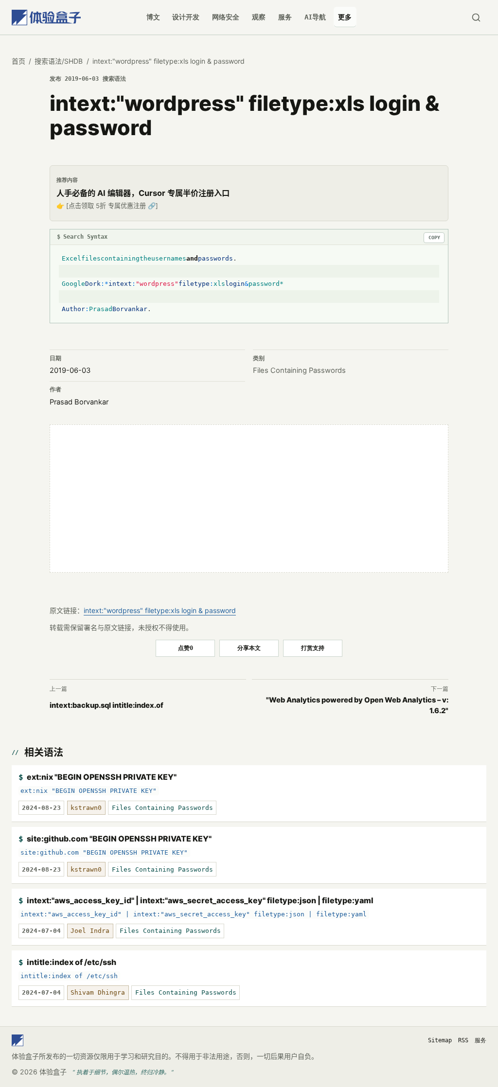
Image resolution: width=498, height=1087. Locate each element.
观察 (259, 17)
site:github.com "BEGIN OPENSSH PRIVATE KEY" (119, 838)
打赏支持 (312, 647)
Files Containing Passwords (299, 370)
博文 (153, 17)
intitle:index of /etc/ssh (71, 962)
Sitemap (440, 1040)
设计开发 (185, 17)
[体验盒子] (46, 17)
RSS (463, 1040)
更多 (345, 17)
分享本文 (249, 647)
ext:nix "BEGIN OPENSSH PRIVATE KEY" (102, 777)
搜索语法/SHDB (59, 61)
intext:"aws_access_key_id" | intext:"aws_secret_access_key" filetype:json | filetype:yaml (200, 900)
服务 (285, 17)
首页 (18, 61)
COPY (434, 237)
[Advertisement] (249, 498)
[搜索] (475, 17)
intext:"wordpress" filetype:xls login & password (160, 610)
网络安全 (225, 17)
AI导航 (315, 17)
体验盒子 (53, 1072)
